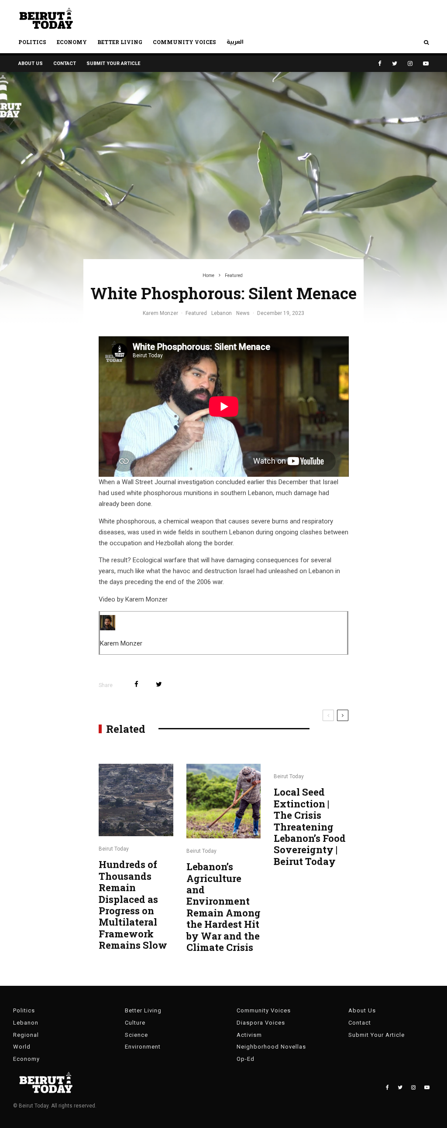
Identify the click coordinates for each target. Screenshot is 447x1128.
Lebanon (221, 313)
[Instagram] (410, 63)
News (243, 313)
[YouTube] (426, 63)
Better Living (119, 41)
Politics (32, 41)
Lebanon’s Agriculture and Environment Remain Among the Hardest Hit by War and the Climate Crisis (223, 907)
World (22, 1046)
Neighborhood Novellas (271, 1046)
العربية (235, 42)
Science (136, 1035)
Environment (143, 1046)
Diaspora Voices (261, 1022)
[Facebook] (380, 63)
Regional (26, 1035)
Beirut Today (114, 849)
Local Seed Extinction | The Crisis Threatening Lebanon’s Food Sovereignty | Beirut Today (310, 826)
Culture (135, 1022)
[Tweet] (159, 684)
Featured (196, 313)
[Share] (136, 684)
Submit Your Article (113, 63)
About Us (30, 63)
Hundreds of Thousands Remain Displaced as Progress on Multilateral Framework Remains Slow (133, 905)
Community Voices (184, 41)
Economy (72, 41)
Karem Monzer (160, 313)
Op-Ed (245, 1059)
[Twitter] (394, 63)
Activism (249, 1035)
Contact (64, 63)
